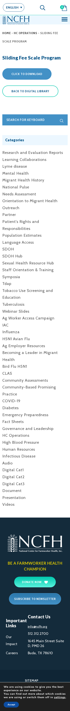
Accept (11, 704)
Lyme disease (14, 166)
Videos (8, 504)
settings (60, 697)
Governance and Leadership (28, 428)
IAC (5, 325)
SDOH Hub (12, 256)
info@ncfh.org (37, 626)
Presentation (14, 497)
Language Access (18, 242)
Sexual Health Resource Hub (28, 263)
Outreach (10, 207)
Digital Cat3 (13, 483)
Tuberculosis (13, 304)
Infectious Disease (19, 456)
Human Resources (18, 449)
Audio (7, 463)
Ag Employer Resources (23, 345)
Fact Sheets (13, 421)
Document (12, 490)
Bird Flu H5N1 (14, 366)
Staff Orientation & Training (28, 269)
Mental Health (15, 173)
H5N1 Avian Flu (16, 339)
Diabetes (10, 408)
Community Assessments (25, 380)
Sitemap (31, 680)
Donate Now (32, 582)
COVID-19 (11, 401)
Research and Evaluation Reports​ (32, 152)
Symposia (11, 276)
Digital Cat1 (13, 470)
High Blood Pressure (20, 442)
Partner (9, 214)
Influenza (11, 332)
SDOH (8, 249)
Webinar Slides (15, 311)
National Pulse (15, 187)
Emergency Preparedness (25, 414)
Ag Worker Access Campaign (28, 318)
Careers (12, 653)
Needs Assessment (19, 194)
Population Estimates (22, 235)
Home (6, 33)
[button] (13, 7)
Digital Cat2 (13, 477)
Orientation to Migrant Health (30, 200)
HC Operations (25, 33)
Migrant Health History (23, 180)
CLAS (7, 373)
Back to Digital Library (30, 91)
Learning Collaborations (24, 159)
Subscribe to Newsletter (35, 599)
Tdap (6, 283)
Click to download (26, 74)
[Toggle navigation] (64, 19)
